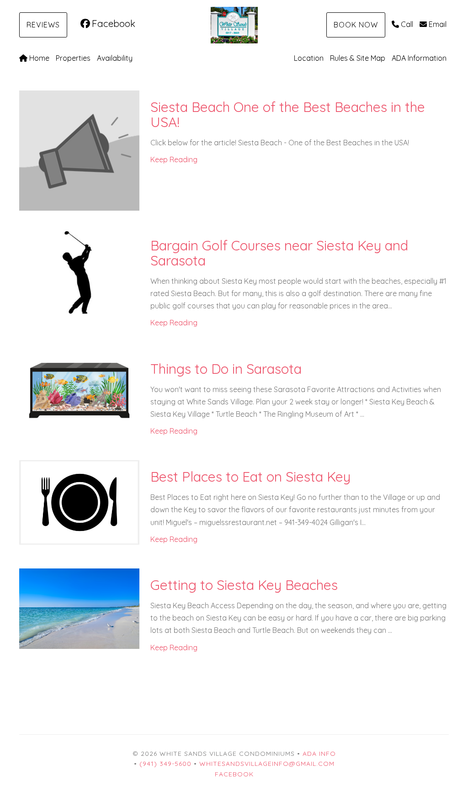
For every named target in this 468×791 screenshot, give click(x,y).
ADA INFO (319, 753)
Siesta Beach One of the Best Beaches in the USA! (287, 114)
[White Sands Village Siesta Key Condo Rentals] (233, 25)
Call (407, 24)
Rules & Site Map (357, 58)
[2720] (79, 501)
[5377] (79, 149)
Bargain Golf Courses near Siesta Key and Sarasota (279, 253)
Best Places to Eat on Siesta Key (250, 476)
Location (309, 58)
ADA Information (419, 58)
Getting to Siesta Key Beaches (244, 585)
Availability (115, 58)
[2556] (79, 607)
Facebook (113, 23)
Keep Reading (173, 159)
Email (438, 24)
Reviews (43, 24)
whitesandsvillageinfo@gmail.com (267, 763)
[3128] (79, 388)
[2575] (79, 271)
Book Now (356, 24)
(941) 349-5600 (165, 763)
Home (39, 58)
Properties (73, 58)
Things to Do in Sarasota (226, 368)
